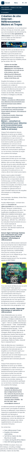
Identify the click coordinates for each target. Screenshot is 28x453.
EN (26, 2)
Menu (16, 3)
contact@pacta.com (6, 9)
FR (23, 2)
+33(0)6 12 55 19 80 (15, 7)
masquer (10, 98)
